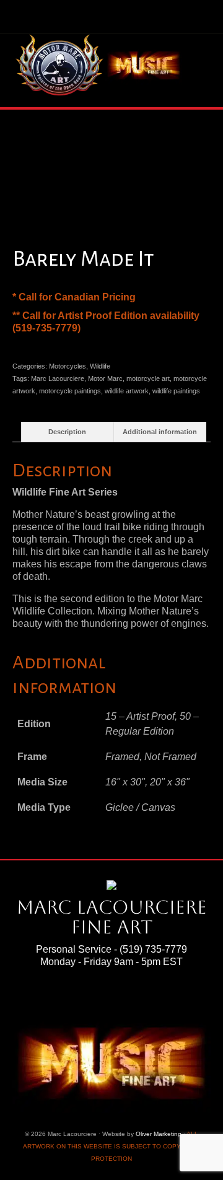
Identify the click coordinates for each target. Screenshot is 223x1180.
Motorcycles (67, 366)
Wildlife (100, 366)
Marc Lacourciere (57, 378)
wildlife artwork (127, 391)
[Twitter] (104, 996)
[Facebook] (87, 996)
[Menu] (196, 66)
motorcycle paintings (70, 391)
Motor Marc (105, 378)
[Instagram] (120, 996)
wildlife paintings (176, 391)
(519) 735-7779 (153, 949)
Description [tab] (67, 431)
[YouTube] (137, 996)
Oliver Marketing (158, 1133)
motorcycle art (148, 378)
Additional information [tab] (160, 431)
